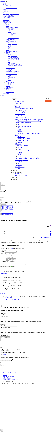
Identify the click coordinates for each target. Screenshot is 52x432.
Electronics (8, 52)
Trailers (9, 48)
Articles (4, 9)
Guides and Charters (10, 68)
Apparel (7, 26)
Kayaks (9, 83)
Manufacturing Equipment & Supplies (13, 71)
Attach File (5, 335)
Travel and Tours (11, 77)
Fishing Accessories (12, 56)
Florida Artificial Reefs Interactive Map (27, 133)
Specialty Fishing (9, 90)
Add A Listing (6, 93)
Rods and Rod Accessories (14, 64)
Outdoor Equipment (10, 82)
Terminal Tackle (14, 36)
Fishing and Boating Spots (8, 16)
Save (49, 225)
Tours (9, 80)
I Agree (4, 354)
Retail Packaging (9, 87)
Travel (9, 78)
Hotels (9, 75)
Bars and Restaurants (10, 39)
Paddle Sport (11, 84)
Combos (7, 50)
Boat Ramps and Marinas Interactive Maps (29, 119)
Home (4, 3)
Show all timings (4, 273)
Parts (9, 47)
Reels (9, 62)
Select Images (5, 248)
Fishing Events (17, 172)
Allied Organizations (10, 24)
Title (2, 253)
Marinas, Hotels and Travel (11, 74)
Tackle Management (10, 92)
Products (15, 179)
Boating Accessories (12, 44)
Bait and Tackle (9, 30)
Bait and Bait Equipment (13, 38)
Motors (9, 45)
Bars (9, 40)
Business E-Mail (21, 319)
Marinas (10, 76)
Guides (9, 70)
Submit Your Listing (7, 21)
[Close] (1, 200)
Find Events (18, 174)
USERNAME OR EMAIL (8, 349)
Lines (12, 34)
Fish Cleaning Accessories (13, 54)
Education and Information (11, 51)
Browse (11, 248)
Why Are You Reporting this (11, 202)
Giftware (7, 66)
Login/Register (6, 17)
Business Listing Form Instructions (13, 6)
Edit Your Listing (6, 12)
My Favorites (6, 18)
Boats (9, 42)
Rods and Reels (11, 63)
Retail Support (9, 88)
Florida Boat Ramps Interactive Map (29, 121)
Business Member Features (11, 8)
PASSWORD (5, 351)
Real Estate (8, 86)
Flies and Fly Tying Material (14, 58)
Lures (12, 35)
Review (3, 261)
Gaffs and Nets (11, 60)
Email (3, 251)
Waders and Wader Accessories (15, 65)
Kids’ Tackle (13, 33)
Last (2, 315)
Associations (11, 28)
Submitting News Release (8, 376)
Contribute (5, 11)
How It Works (8, 5)
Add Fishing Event (9, 15)
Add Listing (3, 1)
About (4, 4)
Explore (4, 23)
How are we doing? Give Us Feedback (11, 379)
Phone (3, 326)
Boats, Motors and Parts (11, 41)
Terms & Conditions (7, 22)
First (2, 313)
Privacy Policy (6, 20)
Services (7, 89)
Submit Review (46, 237)
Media (7, 81)
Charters (10, 69)
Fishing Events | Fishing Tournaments (11, 14)
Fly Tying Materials (15, 59)
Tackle (9, 32)
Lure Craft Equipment (12, 72)
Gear (7, 53)
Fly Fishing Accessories (13, 57)
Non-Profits (10, 29)
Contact (5, 10)
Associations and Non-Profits (12, 27)
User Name (4, 250)
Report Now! (3, 203)
